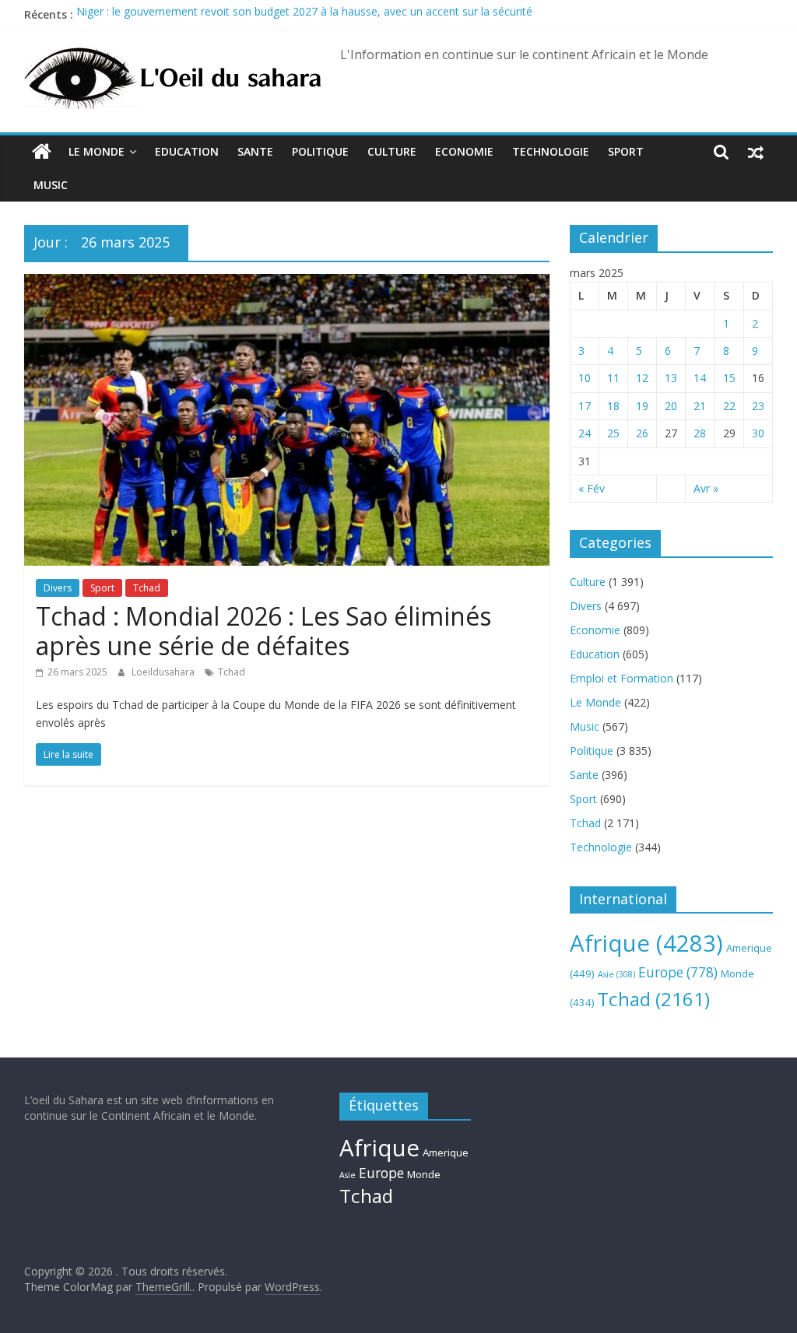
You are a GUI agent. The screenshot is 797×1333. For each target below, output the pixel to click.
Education (187, 151)
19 (642, 405)
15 (729, 377)
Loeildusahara (164, 672)
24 (584, 433)
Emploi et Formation (621, 678)
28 (699, 433)
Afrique (646, 943)
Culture (391, 151)
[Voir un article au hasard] (756, 151)
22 (729, 405)
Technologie (550, 151)
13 (671, 377)
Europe (678, 972)
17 (584, 405)
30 (758, 433)
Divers (58, 588)
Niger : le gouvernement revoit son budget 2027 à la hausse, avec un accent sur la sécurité (304, 14)
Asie (616, 974)
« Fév (591, 488)
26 (642, 433)
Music (50, 184)
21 (699, 405)
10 (584, 377)
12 (642, 377)
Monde (424, 1174)
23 (758, 405)
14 (699, 377)
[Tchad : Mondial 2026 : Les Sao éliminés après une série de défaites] (286, 283)
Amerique (446, 1152)
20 (671, 405)
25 (613, 433)
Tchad (146, 588)
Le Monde (96, 151)
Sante (255, 151)
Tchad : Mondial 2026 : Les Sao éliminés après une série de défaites (263, 630)
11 (613, 377)
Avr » (705, 488)
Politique (320, 151)
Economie (464, 151)
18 (613, 405)
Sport (626, 151)
